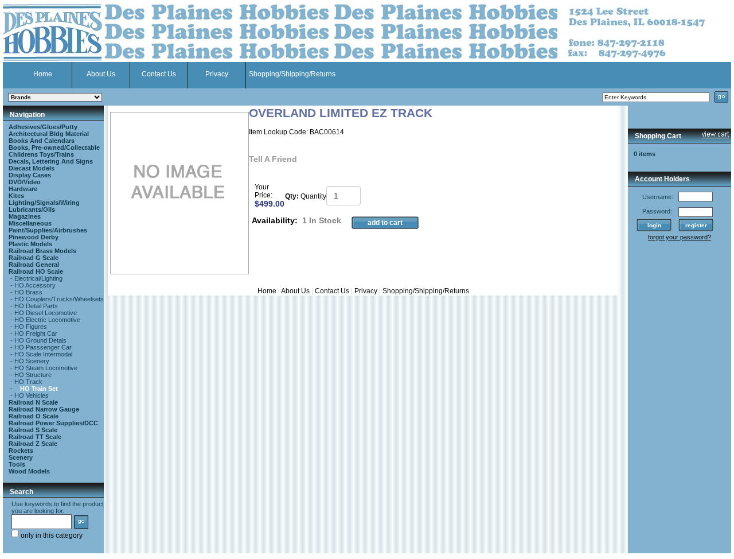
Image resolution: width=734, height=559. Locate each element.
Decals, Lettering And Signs (51, 161)
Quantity (313, 196)
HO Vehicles (31, 395)
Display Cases (30, 175)
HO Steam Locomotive (45, 367)
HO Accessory (35, 285)
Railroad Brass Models (42, 250)
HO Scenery (31, 361)
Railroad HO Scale (36, 271)
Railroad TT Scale (35, 436)
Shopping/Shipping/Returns (292, 74)
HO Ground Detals (40, 340)
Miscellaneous (30, 223)
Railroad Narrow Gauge (44, 409)
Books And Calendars (42, 140)
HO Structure (33, 374)
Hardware (23, 188)
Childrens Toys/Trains (41, 154)
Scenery (21, 457)
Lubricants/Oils (32, 209)
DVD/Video (25, 181)
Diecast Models (31, 168)
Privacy (216, 74)
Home (42, 74)
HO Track (28, 381)
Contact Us (159, 74)
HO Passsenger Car (43, 347)
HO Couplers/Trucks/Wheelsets (59, 299)
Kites (16, 195)
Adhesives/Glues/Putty (43, 126)
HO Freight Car (35, 333)
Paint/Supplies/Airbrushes (48, 230)
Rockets (21, 450)
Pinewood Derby (33, 237)
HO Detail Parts (36, 305)
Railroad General (34, 264)
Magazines (25, 216)
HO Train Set (39, 388)
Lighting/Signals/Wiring (44, 202)
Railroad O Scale (33, 416)
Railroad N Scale (33, 402)
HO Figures (30, 326)
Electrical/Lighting (38, 278)
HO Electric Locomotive (47, 319)
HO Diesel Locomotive (45, 312)
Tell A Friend (273, 159)
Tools (17, 464)
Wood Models (29, 471)
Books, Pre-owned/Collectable (54, 147)
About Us (101, 74)
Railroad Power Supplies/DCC (53, 423)
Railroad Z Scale (33, 443)
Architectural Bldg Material (49, 133)
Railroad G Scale (33, 257)
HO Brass (28, 292)
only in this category (51, 535)
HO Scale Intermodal (43, 354)
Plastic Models (30, 243)
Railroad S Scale (33, 429)
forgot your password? (679, 237)
